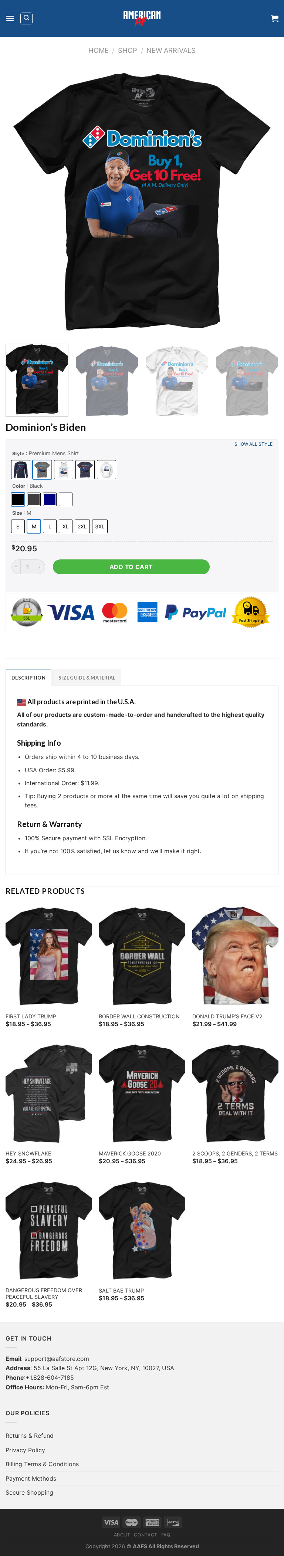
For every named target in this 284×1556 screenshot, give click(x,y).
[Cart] (274, 18)
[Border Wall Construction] (142, 956)
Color (18, 486)
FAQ (165, 1535)
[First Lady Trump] (49, 956)
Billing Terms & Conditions (42, 1464)
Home (98, 50)
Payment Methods (31, 1478)
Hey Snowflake (28, 1153)
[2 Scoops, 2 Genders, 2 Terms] (235, 1093)
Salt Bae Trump (121, 1290)
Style (18, 453)
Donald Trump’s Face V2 (227, 1016)
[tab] (28, 677)
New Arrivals (171, 50)
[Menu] (10, 18)
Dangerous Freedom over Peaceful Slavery (44, 1293)
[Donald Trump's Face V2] (235, 956)
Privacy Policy (25, 1450)
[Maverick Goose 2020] (142, 1093)
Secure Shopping (29, 1492)
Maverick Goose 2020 (130, 1153)
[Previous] (20, 201)
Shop (127, 50)
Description (28, 678)
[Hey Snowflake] (49, 1093)
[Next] (263, 201)
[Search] (26, 18)
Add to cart (131, 567)
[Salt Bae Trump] (142, 1230)
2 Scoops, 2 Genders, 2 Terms (235, 1153)
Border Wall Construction (139, 1016)
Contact (145, 1535)
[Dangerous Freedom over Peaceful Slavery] (49, 1230)
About (122, 1535)
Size (17, 513)
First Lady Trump (31, 1016)
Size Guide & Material (86, 678)
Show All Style (253, 444)
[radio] (20, 469)
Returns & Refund (30, 1435)
